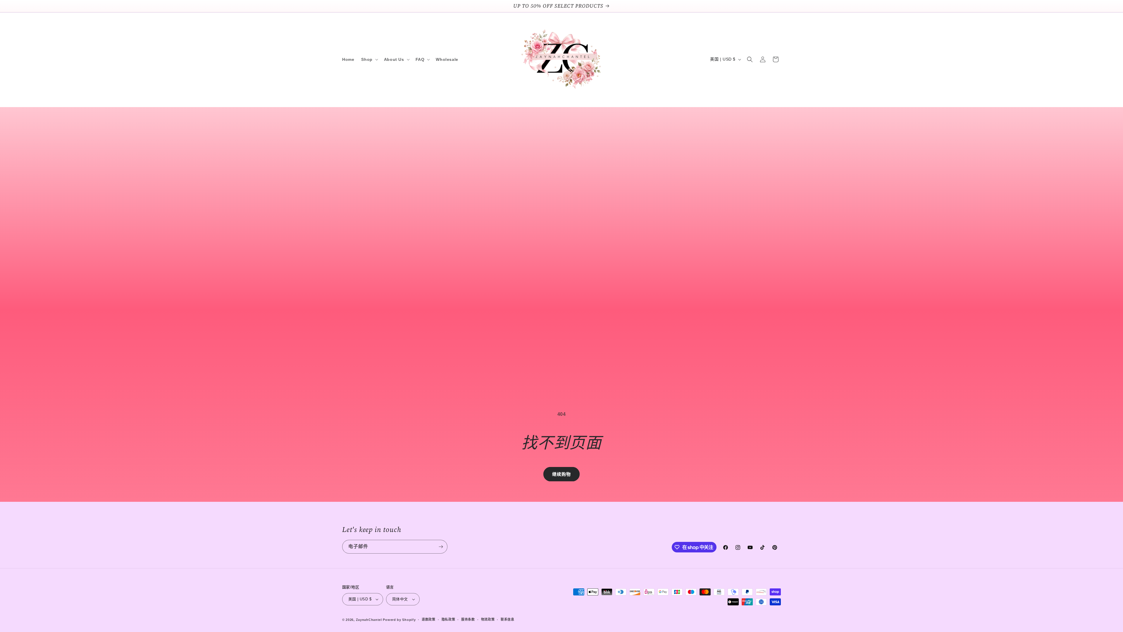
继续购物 (561, 474)
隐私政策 (448, 619)
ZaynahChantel (369, 619)
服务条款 (468, 619)
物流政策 (488, 619)
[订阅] (440, 547)
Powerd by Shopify (399, 619)
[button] (369, 59)
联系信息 (507, 619)
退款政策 (428, 619)
